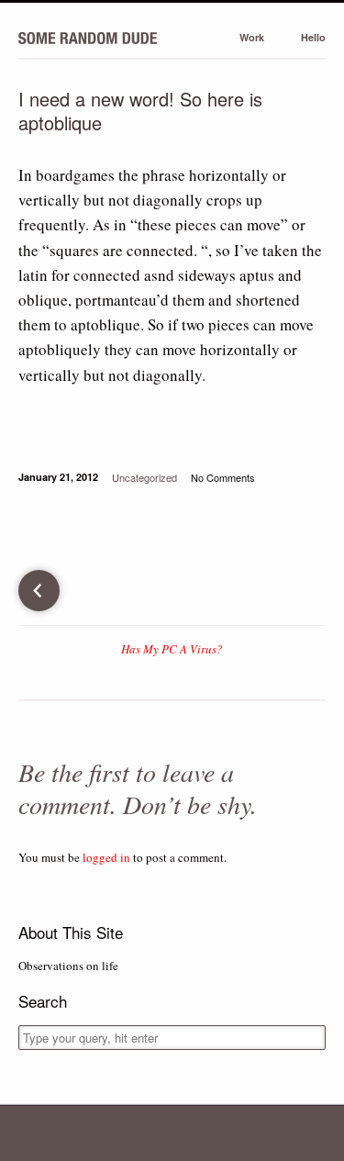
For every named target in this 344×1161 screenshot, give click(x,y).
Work (251, 37)
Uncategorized (144, 477)
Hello (313, 37)
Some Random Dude (87, 37)
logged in (106, 857)
